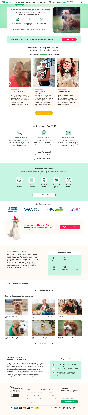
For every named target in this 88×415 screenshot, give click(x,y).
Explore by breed (31, 395)
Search (28, 389)
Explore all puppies (31, 392)
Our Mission (40, 398)
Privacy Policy (52, 395)
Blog (39, 395)
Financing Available (57, 2)
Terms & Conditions (53, 398)
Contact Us (51, 392)
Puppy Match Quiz (22, 142)
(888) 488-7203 (68, 2)
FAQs (50, 389)
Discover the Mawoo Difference (44, 195)
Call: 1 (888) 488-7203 (45, 158)
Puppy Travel (40, 392)
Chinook (18, 5)
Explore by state (30, 398)
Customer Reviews (42, 389)
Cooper (17, 104)
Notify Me (70, 39)
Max (63, 104)
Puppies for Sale (11, 5)
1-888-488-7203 (57, 407)
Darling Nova (42, 104)
